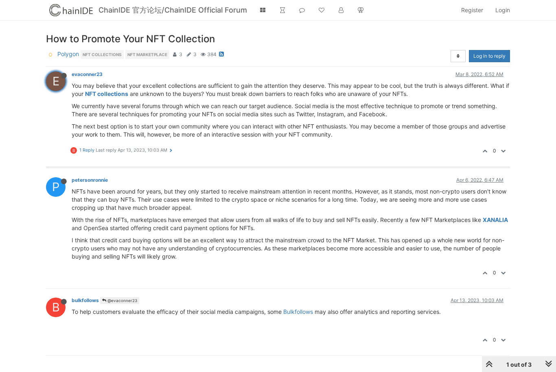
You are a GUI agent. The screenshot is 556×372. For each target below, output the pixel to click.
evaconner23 (87, 74)
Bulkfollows (298, 311)
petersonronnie (90, 180)
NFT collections (106, 93)
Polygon (68, 53)
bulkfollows (85, 300)
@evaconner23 (121, 300)
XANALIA (495, 219)
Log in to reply (489, 56)
